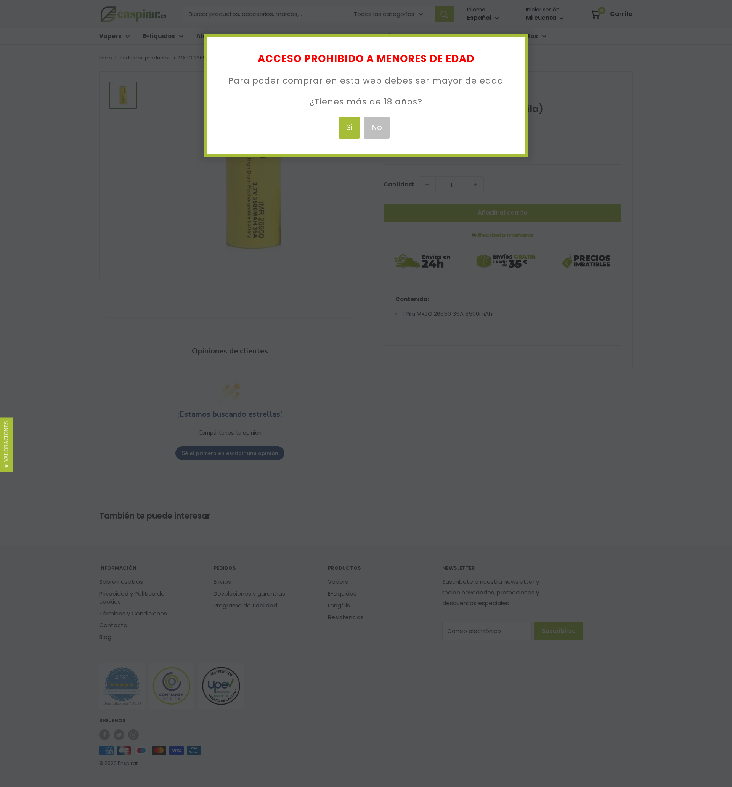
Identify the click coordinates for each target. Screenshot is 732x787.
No (376, 127)
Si (349, 127)
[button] (6, 444)
